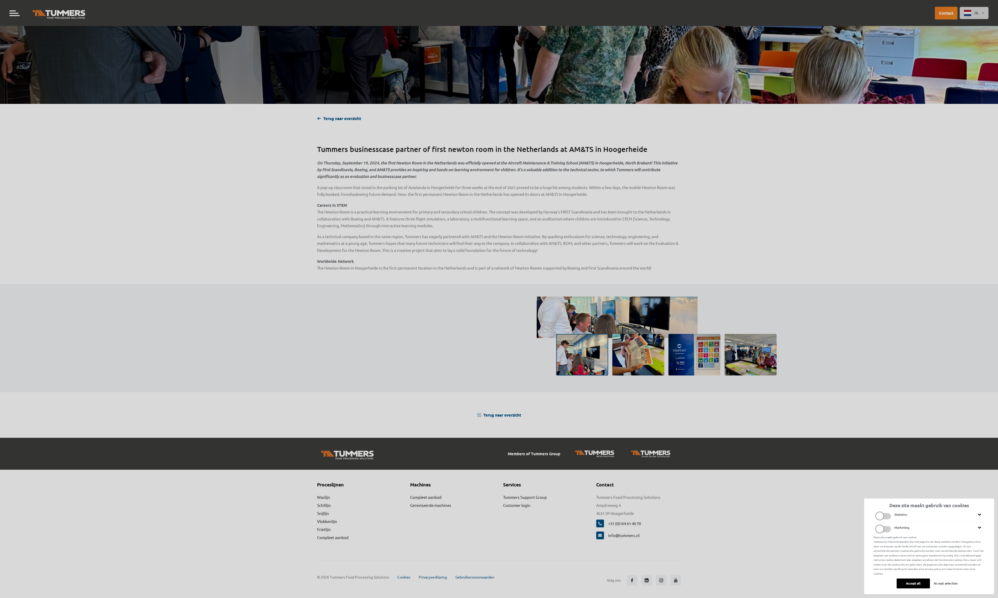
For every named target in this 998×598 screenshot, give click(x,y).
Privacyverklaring (433, 577)
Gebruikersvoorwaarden (474, 577)
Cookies (403, 577)
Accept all (913, 583)
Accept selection (946, 583)
